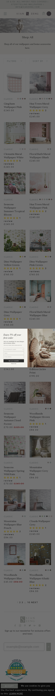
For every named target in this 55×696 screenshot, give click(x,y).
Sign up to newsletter (14, 360)
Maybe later (13, 363)
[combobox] (13, 349)
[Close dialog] (54, 330)
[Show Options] (23, 349)
